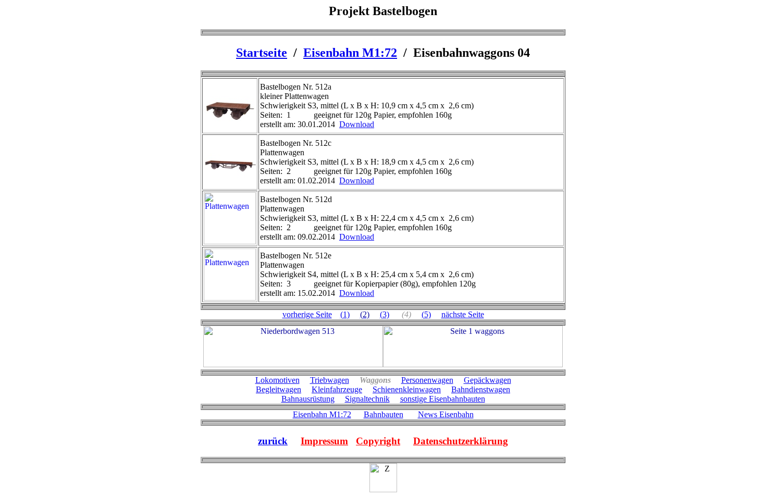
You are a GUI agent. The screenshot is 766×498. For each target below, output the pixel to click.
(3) (384, 314)
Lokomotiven (277, 380)
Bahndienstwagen (480, 389)
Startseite (261, 52)
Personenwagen (427, 380)
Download (356, 124)
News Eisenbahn (446, 414)
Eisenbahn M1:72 (350, 52)
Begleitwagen (278, 389)
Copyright (378, 440)
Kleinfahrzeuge (337, 389)
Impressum (324, 440)
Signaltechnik (367, 398)
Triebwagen (329, 380)
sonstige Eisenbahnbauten (442, 398)
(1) (345, 314)
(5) (426, 314)
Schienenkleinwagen (407, 389)
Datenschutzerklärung (460, 440)
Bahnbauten (383, 414)
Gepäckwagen (487, 380)
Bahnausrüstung (308, 398)
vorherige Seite (307, 314)
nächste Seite (462, 314)
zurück (273, 440)
